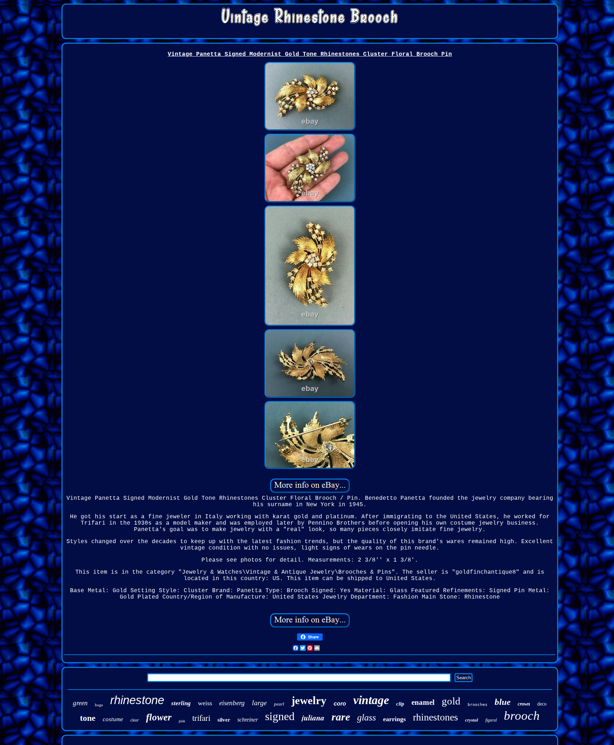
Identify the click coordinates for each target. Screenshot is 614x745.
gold (451, 701)
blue (503, 702)
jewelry (309, 700)
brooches (478, 704)
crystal (471, 720)
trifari (201, 717)
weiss (205, 703)
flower (159, 717)
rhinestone (137, 700)
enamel (423, 702)
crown (524, 704)
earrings (394, 719)
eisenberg (232, 703)
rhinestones (435, 717)
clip (400, 704)
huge (99, 705)
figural (491, 720)
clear (134, 720)
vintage (371, 700)
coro (340, 704)
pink (182, 721)
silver (223, 720)
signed (280, 716)
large (259, 703)
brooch (522, 716)
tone (88, 718)
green (80, 703)
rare (341, 717)
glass (366, 717)
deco (541, 704)
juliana (313, 717)
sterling (181, 703)
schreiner (247, 720)
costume (113, 719)
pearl (279, 704)
